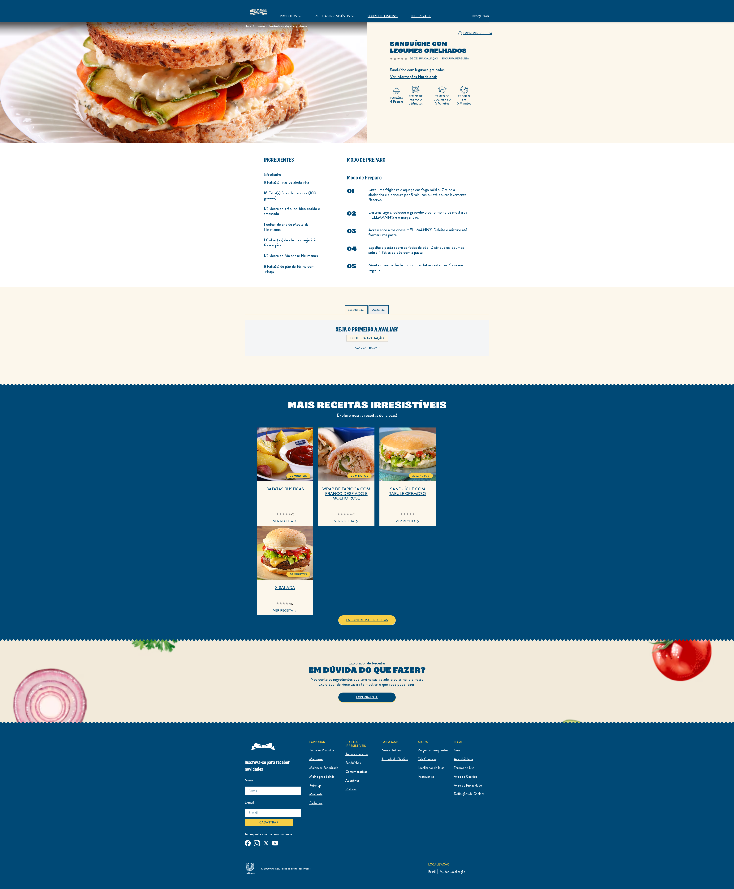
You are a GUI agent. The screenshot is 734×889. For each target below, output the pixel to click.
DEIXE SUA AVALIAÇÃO (367, 338)
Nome (249, 780)
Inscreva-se (421, 16)
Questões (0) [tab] (378, 309)
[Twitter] (266, 842)
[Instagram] (257, 842)
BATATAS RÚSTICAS (285, 489)
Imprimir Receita (477, 33)
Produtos (288, 16)
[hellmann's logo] (258, 11)
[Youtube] (275, 842)
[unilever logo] (250, 867)
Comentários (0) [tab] (356, 309)
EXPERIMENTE (367, 697)
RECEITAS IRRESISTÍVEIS (332, 16)
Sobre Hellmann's (383, 16)
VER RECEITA (283, 521)
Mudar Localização (452, 871)
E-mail (249, 802)
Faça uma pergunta (367, 347)
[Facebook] (248, 842)
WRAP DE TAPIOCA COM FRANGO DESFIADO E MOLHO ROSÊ (346, 493)
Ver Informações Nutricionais (413, 76)
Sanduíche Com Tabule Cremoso (407, 491)
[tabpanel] (367, 344)
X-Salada (285, 587)
